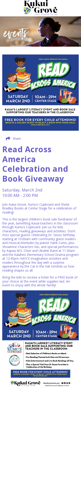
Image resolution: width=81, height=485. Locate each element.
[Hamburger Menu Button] (73, 10)
